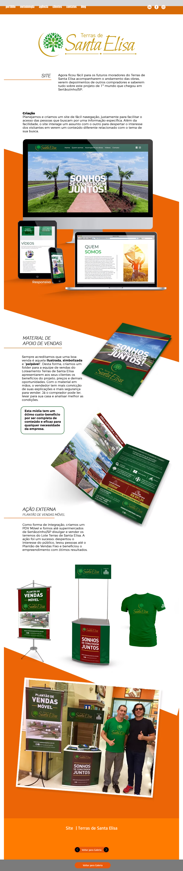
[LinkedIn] (149, 7)
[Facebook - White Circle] (156, 7)
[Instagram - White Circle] (163, 7)
